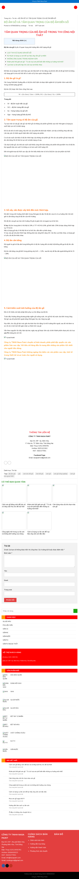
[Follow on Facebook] (3, 865)
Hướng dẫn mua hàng (37, 844)
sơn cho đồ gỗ (28, 474)
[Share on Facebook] (5, 462)
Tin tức (14, 18)
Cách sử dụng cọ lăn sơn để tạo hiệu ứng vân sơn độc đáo (28, 792)
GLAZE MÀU (7, 621)
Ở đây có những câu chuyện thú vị (20, 812)
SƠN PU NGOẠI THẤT (10, 644)
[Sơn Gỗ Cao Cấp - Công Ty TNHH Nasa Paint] (39, 7)
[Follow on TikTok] (7, 865)
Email (6, 580)
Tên (5, 571)
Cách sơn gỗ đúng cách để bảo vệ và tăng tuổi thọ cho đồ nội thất (30, 765)
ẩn (25, 41)
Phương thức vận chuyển (38, 851)
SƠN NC (5, 633)
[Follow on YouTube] (11, 865)
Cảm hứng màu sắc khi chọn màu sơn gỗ (22, 778)
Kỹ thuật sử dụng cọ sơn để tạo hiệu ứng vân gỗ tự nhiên (26, 56)
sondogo (23, 26)
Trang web (8, 590)
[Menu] (3, 7)
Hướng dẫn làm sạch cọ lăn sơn (19, 805)
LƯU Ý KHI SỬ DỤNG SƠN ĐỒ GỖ (19, 53)
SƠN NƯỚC (6, 636)
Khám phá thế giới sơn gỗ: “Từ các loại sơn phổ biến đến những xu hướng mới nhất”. (36, 771)
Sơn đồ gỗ (39, 474)
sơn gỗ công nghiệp (60, 474)
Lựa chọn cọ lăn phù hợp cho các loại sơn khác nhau (24, 65)
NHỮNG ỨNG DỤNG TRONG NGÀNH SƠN (22, 59)
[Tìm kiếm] (75, 7)
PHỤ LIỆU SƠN (8, 625)
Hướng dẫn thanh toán (38, 847)
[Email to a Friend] (9, 462)
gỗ (19, 474)
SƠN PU (5, 640)
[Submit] (75, 611)
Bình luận (8, 553)
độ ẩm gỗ (12, 474)
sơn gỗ (48, 474)
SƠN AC (5, 629)
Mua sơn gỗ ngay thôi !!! (16, 799)
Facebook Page (39, 455)
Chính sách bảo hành (37, 840)
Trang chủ (7, 18)
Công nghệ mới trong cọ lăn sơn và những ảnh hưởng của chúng (30, 785)
